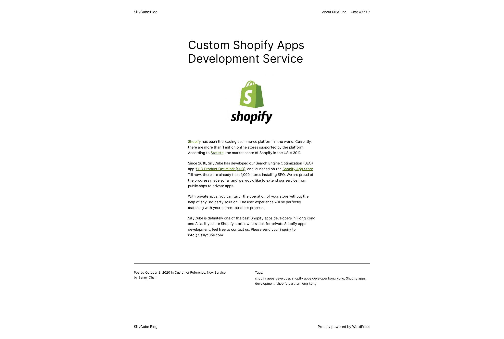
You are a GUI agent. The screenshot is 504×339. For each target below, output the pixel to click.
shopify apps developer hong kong (318, 278)
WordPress (361, 327)
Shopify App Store (298, 169)
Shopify (194, 141)
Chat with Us (360, 12)
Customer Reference (190, 272)
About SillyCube (334, 12)
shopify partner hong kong (296, 283)
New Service (216, 272)
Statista (217, 153)
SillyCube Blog (146, 12)
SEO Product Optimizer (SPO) (221, 169)
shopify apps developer (272, 278)
